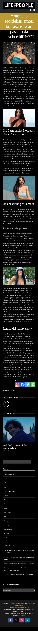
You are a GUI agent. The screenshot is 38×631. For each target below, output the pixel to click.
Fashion (6, 483)
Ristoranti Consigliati (10, 491)
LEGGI (23, 615)
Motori (5, 504)
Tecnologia (6, 533)
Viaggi (5, 537)
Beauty (5, 478)
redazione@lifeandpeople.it (21, 607)
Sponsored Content (8, 529)
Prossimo (31, 35)
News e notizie (7, 512)
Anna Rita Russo (10, 397)
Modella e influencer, (10, 68)
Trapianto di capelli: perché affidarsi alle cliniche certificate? (19, 563)
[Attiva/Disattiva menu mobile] (34, 10)
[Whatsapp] (32, 384)
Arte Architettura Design (10, 474)
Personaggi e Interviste (9, 390)
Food (5, 487)
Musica (5, 508)
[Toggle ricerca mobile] (31, 10)
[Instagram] (17, 384)
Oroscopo (6, 521)
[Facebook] (22, 384)
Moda (5, 499)
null (5, 516)
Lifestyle (6, 495)
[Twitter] (27, 384)
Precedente (22, 35)
